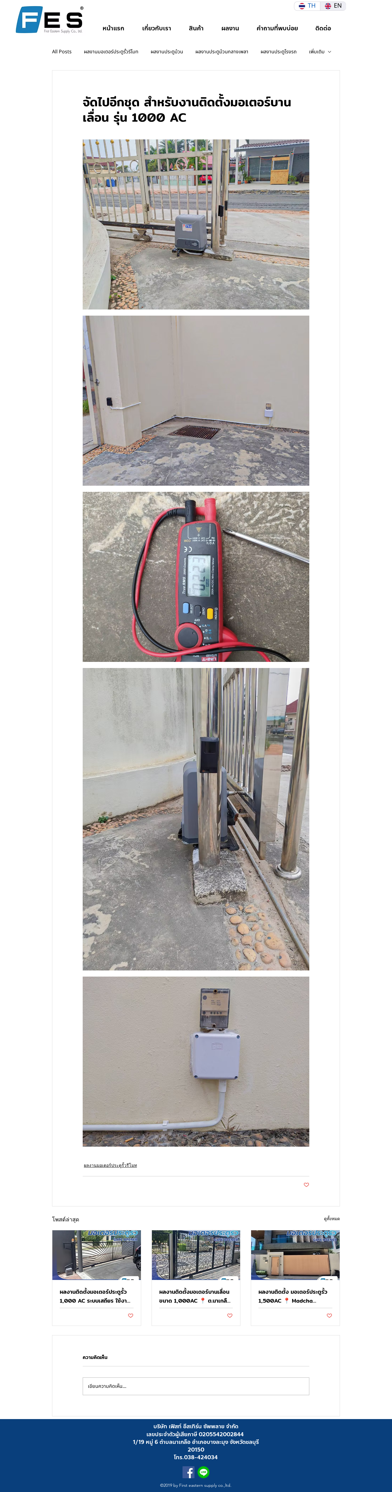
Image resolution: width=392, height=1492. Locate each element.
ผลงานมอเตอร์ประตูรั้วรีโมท (111, 51)
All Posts (62, 51)
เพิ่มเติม (317, 51)
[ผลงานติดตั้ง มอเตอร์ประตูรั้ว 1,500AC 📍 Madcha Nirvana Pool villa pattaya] (295, 1255)
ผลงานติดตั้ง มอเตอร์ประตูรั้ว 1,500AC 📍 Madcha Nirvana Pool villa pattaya (293, 1296)
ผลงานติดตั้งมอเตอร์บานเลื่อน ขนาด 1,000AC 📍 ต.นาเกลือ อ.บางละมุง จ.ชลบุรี (194, 1296)
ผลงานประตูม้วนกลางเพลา (221, 51)
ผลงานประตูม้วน (167, 51)
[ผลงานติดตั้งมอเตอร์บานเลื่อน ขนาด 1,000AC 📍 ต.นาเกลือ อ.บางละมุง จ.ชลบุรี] (196, 1255)
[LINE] (203, 1472)
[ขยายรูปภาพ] (196, 224)
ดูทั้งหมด (332, 1218)
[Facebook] (188, 1472)
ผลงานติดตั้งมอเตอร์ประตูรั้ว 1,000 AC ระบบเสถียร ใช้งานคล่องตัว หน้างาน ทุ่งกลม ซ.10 (96, 1296)
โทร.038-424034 (196, 1457)
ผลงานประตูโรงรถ (279, 51)
